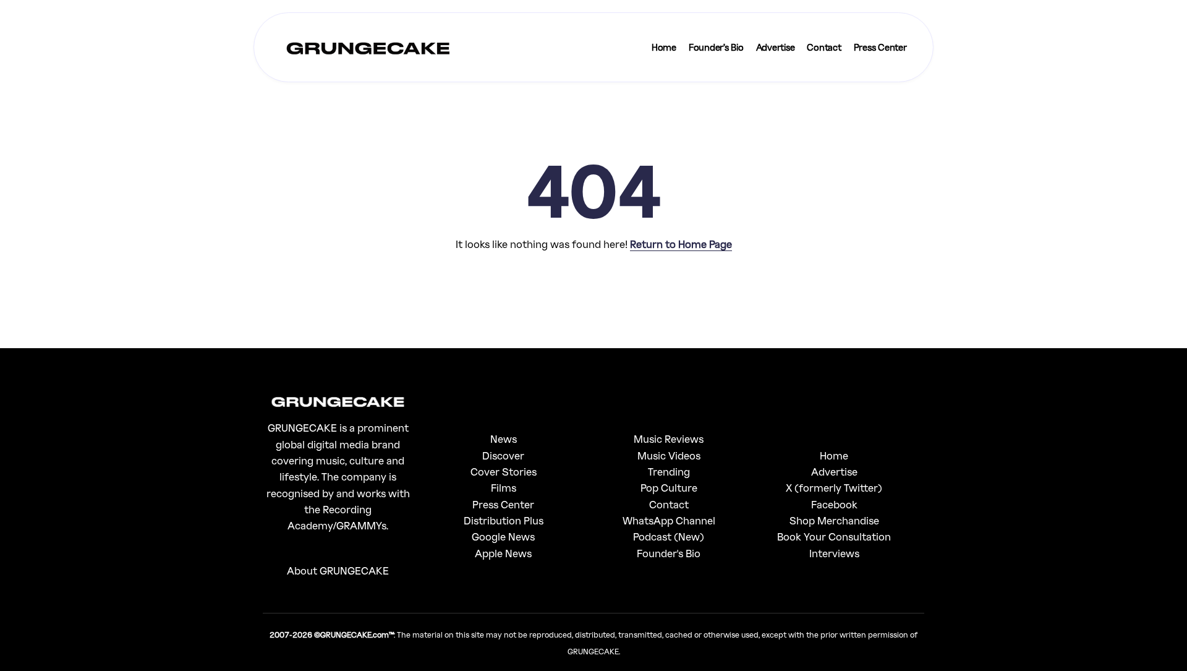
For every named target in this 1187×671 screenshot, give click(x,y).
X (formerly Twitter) (834, 487)
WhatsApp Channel (669, 520)
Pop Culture (668, 487)
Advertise (834, 471)
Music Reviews (669, 438)
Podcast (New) (668, 536)
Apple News (503, 553)
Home (834, 455)
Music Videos (668, 455)
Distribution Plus (503, 520)
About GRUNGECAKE (338, 570)
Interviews (834, 553)
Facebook (834, 504)
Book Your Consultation (834, 536)
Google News (503, 536)
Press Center (503, 504)
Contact (669, 504)
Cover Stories (503, 471)
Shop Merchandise (834, 520)
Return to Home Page (681, 243)
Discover (503, 455)
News (503, 438)
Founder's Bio (668, 553)
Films (503, 487)
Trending (669, 471)
